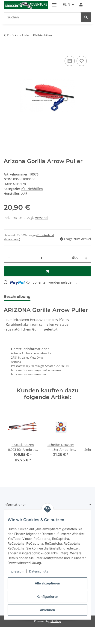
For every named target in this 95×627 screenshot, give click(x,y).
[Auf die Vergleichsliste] (70, 61)
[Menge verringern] (9, 257)
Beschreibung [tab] (17, 296)
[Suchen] (86, 17)
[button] (81, 4)
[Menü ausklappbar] (54, 3)
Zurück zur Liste (18, 35)
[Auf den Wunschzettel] (82, 61)
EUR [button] (66, 4)
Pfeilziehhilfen (32, 189)
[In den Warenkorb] (7, 49)
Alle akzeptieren (47, 583)
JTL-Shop (55, 621)
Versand (41, 218)
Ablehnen (47, 610)
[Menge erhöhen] (86, 257)
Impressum (16, 571)
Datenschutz (38, 571)
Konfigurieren (47, 596)
